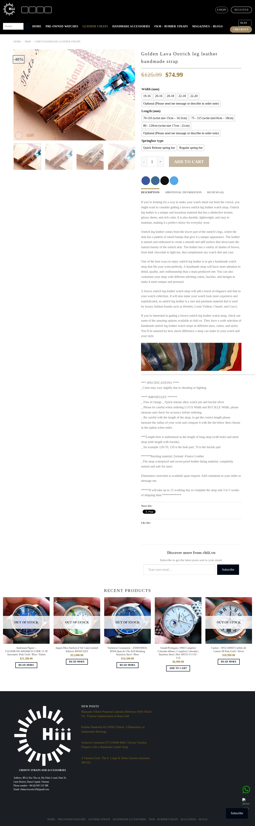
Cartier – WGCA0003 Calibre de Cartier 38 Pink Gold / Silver (228, 650)
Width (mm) (150, 89)
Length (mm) (151, 111)
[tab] (150, 192)
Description (150, 192)
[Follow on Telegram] (48, 10)
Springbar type (152, 141)
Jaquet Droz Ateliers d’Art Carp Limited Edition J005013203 (77, 650)
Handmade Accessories (131, 26)
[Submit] (27, 26)
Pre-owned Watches (62, 26)
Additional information (183, 192)
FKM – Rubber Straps (171, 26)
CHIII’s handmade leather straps (57, 41)
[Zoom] (19, 135)
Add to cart (189, 161)
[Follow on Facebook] (24, 10)
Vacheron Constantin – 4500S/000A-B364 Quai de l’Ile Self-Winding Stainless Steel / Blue (127, 651)
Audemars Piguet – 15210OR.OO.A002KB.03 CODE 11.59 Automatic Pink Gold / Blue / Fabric (26, 651)
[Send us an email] (40, 10)
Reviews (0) (215, 192)
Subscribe (228, 569)
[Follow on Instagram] (32, 10)
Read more (26, 665)
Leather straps (95, 26)
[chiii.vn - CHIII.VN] (9, 9)
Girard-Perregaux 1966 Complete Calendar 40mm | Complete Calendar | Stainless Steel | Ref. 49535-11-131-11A (178, 653)
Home (36, 26)
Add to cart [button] (178, 668)
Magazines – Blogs (207, 26)
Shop (28, 41)
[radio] (147, 96)
